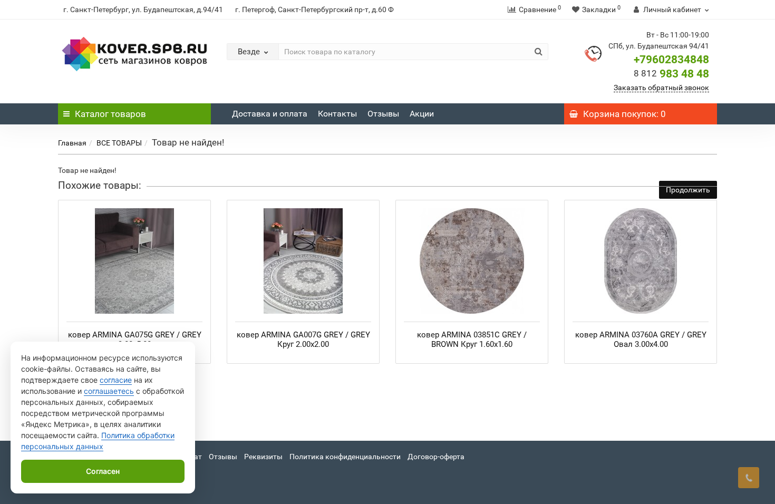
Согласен (103, 471)
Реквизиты (263, 456)
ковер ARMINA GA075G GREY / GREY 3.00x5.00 (134, 339)
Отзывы (383, 114)
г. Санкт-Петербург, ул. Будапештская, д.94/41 (143, 9)
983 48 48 (671, 73)
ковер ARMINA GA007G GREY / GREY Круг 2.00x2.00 (303, 339)
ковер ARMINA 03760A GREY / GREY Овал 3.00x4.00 (640, 339)
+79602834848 (671, 59)
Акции (422, 114)
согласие (116, 379)
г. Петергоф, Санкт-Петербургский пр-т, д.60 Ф (314, 9)
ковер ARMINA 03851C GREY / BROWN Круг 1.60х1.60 (472, 339)
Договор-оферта (436, 456)
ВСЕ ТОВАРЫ (119, 143)
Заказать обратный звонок (661, 87)
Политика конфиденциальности (345, 456)
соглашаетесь (109, 390)
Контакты (337, 114)
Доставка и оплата (269, 114)
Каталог (110, 114)
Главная (72, 143)
